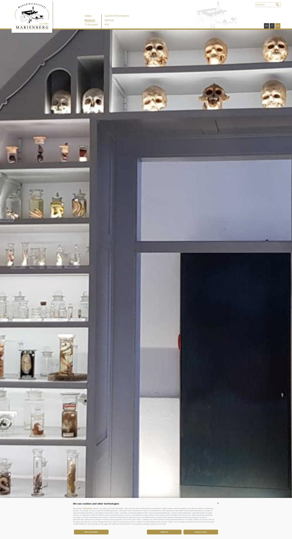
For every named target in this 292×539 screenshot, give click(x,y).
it (272, 25)
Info (106, 24)
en (277, 25)
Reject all (164, 532)
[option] (146, 280)
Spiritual (109, 20)
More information (91, 532)
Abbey (88, 15)
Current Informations (116, 15)
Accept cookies (201, 532)
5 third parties (87, 508)
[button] (218, 503)
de (266, 25)
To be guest (91, 24)
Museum (90, 20)
